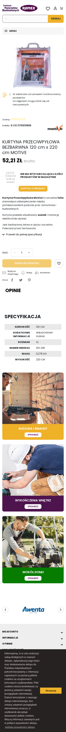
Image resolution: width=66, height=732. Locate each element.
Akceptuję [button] (51, 690)
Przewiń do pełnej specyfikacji (23, 234)
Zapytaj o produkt (33, 188)
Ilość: (5, 252)
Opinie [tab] (13, 290)
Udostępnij (12, 280)
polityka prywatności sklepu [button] (20, 727)
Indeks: (6, 125)
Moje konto (10, 631)
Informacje (10, 637)
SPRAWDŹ (33, 434)
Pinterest (29, 280)
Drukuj (29, 272)
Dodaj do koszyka (27, 263)
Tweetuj (21, 280)
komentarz (45, 272)
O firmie (7, 643)
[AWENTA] (33, 610)
